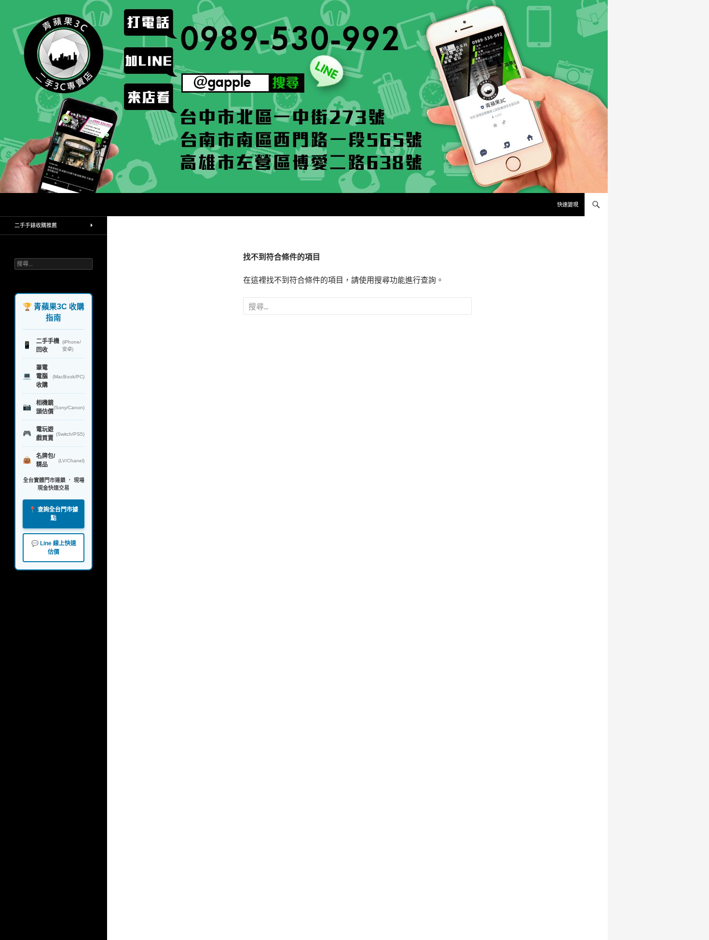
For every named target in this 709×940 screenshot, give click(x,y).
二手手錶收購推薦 (35, 225)
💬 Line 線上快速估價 (53, 547)
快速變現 (567, 204)
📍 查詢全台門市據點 (53, 514)
